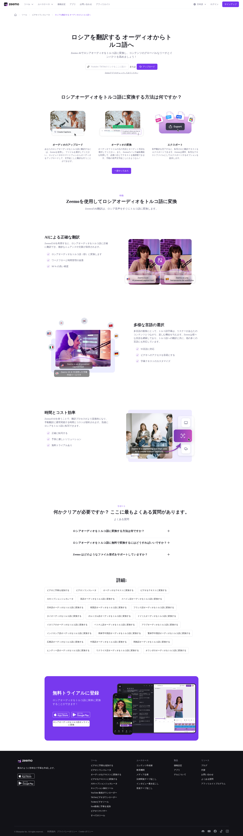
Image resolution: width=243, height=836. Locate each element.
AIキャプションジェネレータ (104, 784)
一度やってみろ (121, 171)
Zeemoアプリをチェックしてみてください (121, 73)
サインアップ (231, 4)
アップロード (149, 67)
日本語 (200, 4)
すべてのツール (98, 815)
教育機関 (140, 770)
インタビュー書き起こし (147, 784)
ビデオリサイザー (99, 811)
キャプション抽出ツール (102, 788)
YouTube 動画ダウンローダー (104, 793)
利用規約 (51, 831)
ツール (27, 4)
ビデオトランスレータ (41, 15)
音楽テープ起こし (144, 788)
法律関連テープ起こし (146, 779)
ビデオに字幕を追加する (102, 765)
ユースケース (44, 4)
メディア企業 (142, 774)
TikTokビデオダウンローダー (104, 797)
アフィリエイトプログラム (213, 784)
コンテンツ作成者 (144, 765)
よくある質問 (207, 779)
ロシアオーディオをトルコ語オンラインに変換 (71, 723)
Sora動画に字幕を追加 (101, 806)
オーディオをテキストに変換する (106, 774)
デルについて (180, 774)
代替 (203, 770)
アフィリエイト (103, 4)
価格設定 (61, 4)
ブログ (204, 765)
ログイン (214, 4)
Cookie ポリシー (86, 831)
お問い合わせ (86, 4)
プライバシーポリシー (67, 831)
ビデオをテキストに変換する (104, 779)
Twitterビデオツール (100, 802)
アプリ (73, 4)
